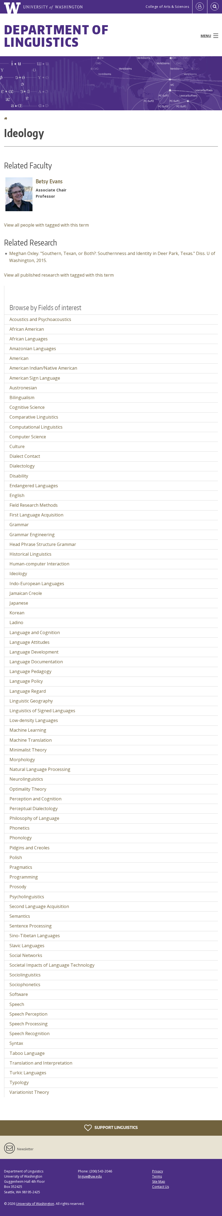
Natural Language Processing (39, 769)
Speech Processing (28, 1024)
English (16, 495)
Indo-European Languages (36, 584)
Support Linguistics (116, 1127)
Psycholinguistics (26, 897)
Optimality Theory (27, 789)
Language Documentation (36, 662)
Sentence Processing (30, 926)
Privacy (157, 1171)
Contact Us (160, 1186)
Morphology (22, 760)
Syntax (16, 1043)
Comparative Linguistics (33, 417)
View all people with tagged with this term (46, 225)
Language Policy (26, 681)
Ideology (18, 573)
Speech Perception (28, 1014)
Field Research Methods (33, 505)
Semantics (19, 916)
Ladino (16, 622)
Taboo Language (27, 1053)
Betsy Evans (49, 181)
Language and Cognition (34, 632)
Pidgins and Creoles (29, 848)
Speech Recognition (29, 1033)
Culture (17, 446)
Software (18, 994)
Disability (18, 476)
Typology (19, 1082)
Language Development (33, 652)
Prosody (17, 887)
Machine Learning (27, 730)
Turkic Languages (27, 1073)
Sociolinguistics (25, 975)
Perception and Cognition (35, 799)
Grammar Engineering (32, 535)
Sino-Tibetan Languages (34, 936)
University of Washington (35, 1203)
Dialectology (22, 466)
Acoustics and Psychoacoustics (40, 319)
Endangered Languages (33, 486)
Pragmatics (20, 867)
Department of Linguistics (56, 35)
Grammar (19, 525)
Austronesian (23, 388)
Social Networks (25, 955)
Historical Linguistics (30, 554)
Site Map (158, 1181)
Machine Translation (30, 740)
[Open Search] (214, 7)
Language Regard (27, 691)
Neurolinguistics (26, 779)
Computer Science (27, 437)
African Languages (28, 339)
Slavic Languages (26, 946)
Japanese (18, 603)
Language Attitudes (29, 642)
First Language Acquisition (36, 515)
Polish (15, 857)
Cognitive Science (27, 407)
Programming (23, 877)
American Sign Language (34, 378)
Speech (16, 1004)
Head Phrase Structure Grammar (42, 544)
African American (26, 329)
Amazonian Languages (32, 349)
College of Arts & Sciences (167, 6)
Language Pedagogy (30, 671)
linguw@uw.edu (90, 1176)
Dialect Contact (24, 456)
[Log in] (199, 7)
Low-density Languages (33, 720)
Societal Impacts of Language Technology (51, 965)
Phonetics (19, 828)
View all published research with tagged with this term (59, 275)
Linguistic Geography (31, 701)
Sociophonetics (24, 985)
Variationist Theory (29, 1092)
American (18, 358)
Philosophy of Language (34, 818)
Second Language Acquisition (39, 906)
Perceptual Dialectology (33, 808)
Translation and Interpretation (40, 1063)
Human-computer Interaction (39, 564)
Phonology (20, 838)
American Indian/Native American (43, 368)
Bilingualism (21, 397)
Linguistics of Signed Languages (42, 711)
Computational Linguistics (36, 427)
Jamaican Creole (25, 593)
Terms (157, 1176)
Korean (16, 613)
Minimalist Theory (28, 750)
